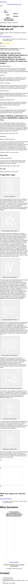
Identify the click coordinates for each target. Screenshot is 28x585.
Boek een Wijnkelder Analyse (14, 513)
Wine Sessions (3, 1)
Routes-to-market (12, 14)
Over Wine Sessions (14, 511)
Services (6, 12)
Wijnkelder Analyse (12, 17)
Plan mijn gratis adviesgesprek (14, 515)
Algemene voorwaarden (9, 564)
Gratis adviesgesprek (9, 20)
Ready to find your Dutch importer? (14, 514)
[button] (14, 7)
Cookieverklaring (14, 566)
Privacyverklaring (20, 564)
